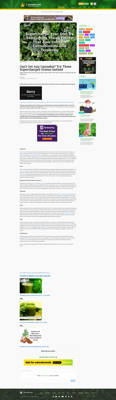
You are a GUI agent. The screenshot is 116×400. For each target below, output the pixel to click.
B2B (80, 32)
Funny (88, 50)
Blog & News (73, 7)
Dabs (87, 48)
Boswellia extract (24, 239)
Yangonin (22, 174)
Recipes (37, 11)
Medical (82, 42)
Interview (86, 32)
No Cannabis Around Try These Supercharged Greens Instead (34, 272)
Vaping (90, 53)
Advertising (80, 392)
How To (92, 34)
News (92, 37)
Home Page (25, 11)
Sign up (81, 3)
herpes (49, 155)
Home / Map (61, 7)
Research (57, 185)
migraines (31, 155)
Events (94, 7)
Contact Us (93, 392)
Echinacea (22, 152)
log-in (42, 375)
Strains (80, 7)
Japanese (33, 183)
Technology (83, 53)
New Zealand (41, 183)
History (86, 37)
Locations (89, 29)
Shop (89, 7)
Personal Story (84, 45)
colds (67, 153)
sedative (46, 227)
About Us (74, 392)
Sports (88, 40)
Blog (32, 11)
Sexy (86, 34)
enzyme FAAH (68, 213)
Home (41, 392)
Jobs (85, 7)
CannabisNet (65, 102)
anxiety (22, 155)
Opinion (82, 29)
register (47, 375)
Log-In (86, 3)
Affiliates (87, 392)
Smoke (81, 34)
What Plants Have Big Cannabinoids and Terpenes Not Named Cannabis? (39, 102)
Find (67, 7)
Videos (92, 45)
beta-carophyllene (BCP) (64, 194)
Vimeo (72, 102)
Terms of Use (88, 396)
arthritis (39, 155)
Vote (81, 37)
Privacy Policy (94, 396)
